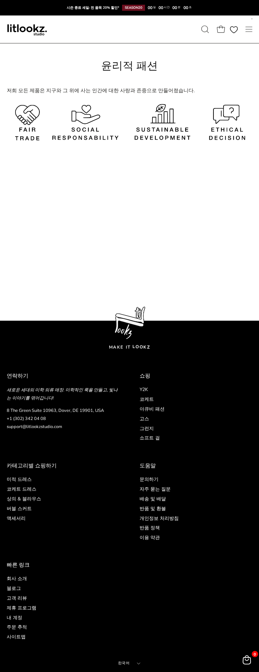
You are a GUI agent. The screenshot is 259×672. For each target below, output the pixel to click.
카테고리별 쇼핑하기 (32, 465)
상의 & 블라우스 (24, 498)
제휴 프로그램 (21, 607)
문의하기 (149, 479)
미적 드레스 (19, 479)
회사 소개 (17, 578)
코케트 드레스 (21, 489)
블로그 (14, 588)
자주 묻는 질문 (155, 489)
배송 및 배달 (153, 498)
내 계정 (14, 617)
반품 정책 (150, 528)
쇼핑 (145, 376)
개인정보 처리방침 (159, 518)
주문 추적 (17, 627)
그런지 (147, 428)
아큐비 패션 (152, 409)
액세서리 (16, 518)
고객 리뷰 (17, 598)
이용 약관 (150, 537)
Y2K (144, 389)
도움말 (148, 465)
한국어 (124, 663)
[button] (204, 29)
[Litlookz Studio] (27, 29)
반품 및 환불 (153, 508)
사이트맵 (16, 637)
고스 (144, 419)
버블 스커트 (19, 508)
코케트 (147, 399)
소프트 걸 (150, 438)
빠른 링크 (18, 565)
